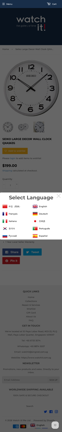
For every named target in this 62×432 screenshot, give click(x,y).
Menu (9, 4)
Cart (54, 4)
